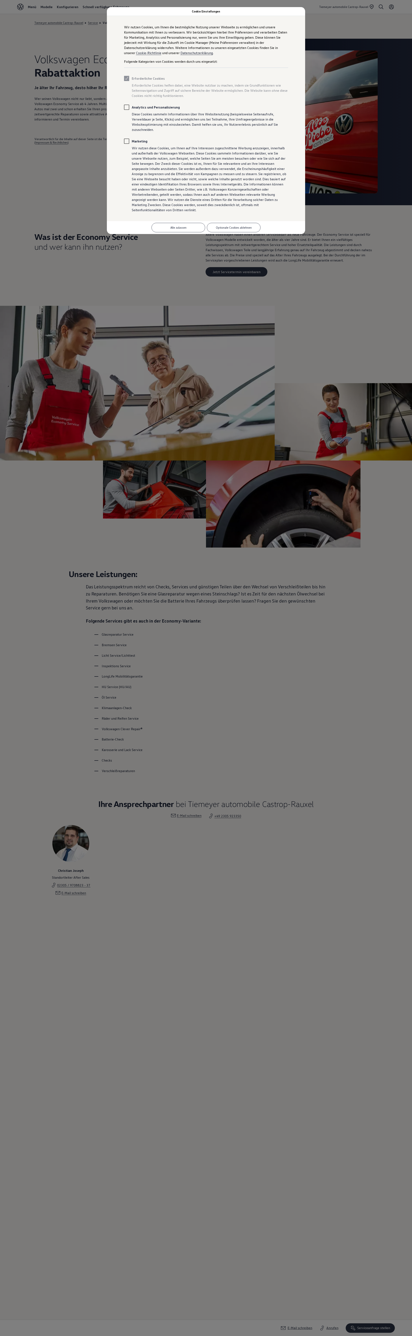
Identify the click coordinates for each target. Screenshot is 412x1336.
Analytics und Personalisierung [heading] (156, 107)
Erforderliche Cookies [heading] (148, 78)
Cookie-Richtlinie (148, 53)
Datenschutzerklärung (196, 53)
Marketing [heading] (139, 141)
